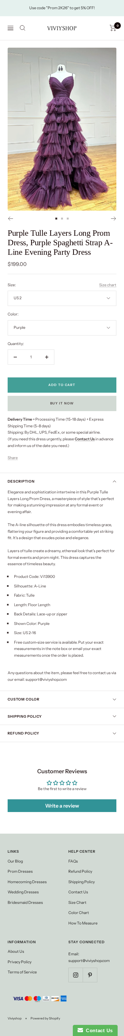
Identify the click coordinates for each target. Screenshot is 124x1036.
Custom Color (23, 699)
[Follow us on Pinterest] (90, 975)
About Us (16, 951)
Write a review (62, 805)
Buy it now (62, 403)
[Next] (113, 218)
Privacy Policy (19, 961)
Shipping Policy (25, 716)
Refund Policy (23, 733)
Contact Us (78, 892)
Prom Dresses (20, 871)
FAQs (73, 861)
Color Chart (78, 912)
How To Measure (83, 923)
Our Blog (15, 861)
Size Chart (77, 902)
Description (21, 481)
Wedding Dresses (23, 892)
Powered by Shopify (45, 1018)
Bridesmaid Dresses (25, 902)
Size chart (107, 284)
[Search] (22, 28)
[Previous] (10, 218)
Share (13, 457)
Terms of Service (22, 972)
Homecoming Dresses (27, 881)
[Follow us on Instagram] (75, 975)
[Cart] (113, 28)
